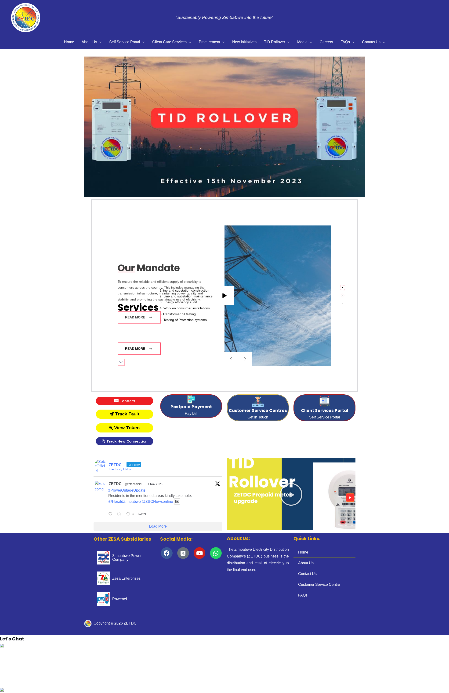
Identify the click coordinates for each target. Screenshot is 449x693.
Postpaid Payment (191, 407)
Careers (326, 42)
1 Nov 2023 (155, 484)
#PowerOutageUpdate (126, 490)
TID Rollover (274, 42)
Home (69, 42)
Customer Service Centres (258, 410)
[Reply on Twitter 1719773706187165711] (111, 514)
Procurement (209, 42)
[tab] (342, 287)
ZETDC (115, 484)
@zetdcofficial (133, 484)
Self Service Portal (124, 42)
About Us (89, 42)
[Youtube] (199, 553)
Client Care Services (169, 42)
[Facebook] (167, 553)
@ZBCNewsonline (157, 502)
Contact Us (371, 42)
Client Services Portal (324, 410)
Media (302, 42)
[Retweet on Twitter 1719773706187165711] (120, 514)
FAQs (345, 42)
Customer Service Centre (319, 584)
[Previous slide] (231, 359)
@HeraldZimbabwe (124, 502)
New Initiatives (244, 42)
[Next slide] (245, 359)
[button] (7, 126)
